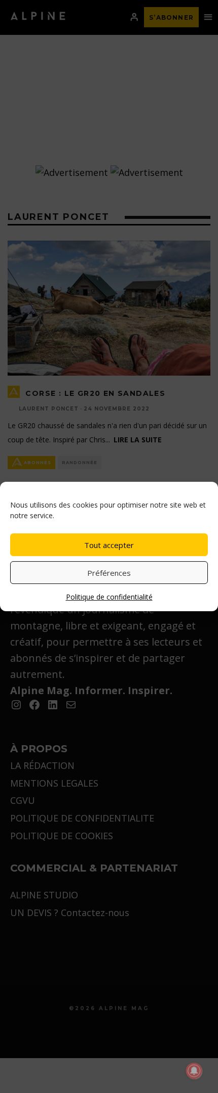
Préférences (109, 573)
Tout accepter (109, 545)
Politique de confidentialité (109, 597)
